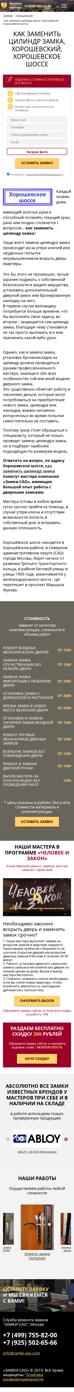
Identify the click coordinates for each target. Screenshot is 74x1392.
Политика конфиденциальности (23, 1377)
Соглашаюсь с (36, 174)
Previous (8, 1144)
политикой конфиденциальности (44, 174)
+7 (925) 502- (37, 6)
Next (66, 1144)
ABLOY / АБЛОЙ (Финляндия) (37, 1152)
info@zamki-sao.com (21, 1353)
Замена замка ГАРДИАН (37, 1256)
